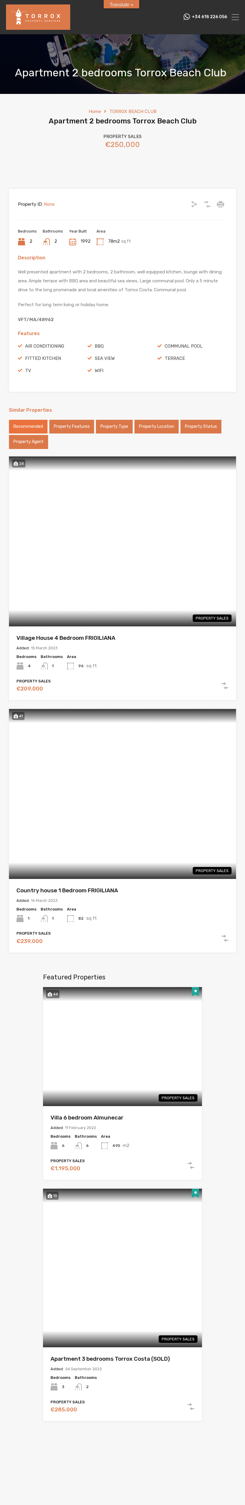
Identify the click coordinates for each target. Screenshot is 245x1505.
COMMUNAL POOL (184, 346)
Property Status (201, 426)
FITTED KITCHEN (43, 358)
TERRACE (175, 358)
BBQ (99, 346)
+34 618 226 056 (209, 17)
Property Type (114, 426)
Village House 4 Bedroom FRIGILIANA (65, 637)
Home (95, 111)
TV (28, 370)
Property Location (156, 426)
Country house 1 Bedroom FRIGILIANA (67, 890)
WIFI (99, 370)
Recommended (28, 426)
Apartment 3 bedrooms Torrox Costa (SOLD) (110, 1358)
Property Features (72, 426)
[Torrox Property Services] (38, 27)
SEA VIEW (105, 358)
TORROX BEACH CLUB (133, 111)
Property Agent (28, 441)
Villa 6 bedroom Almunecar (86, 1117)
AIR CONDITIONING (44, 346)
